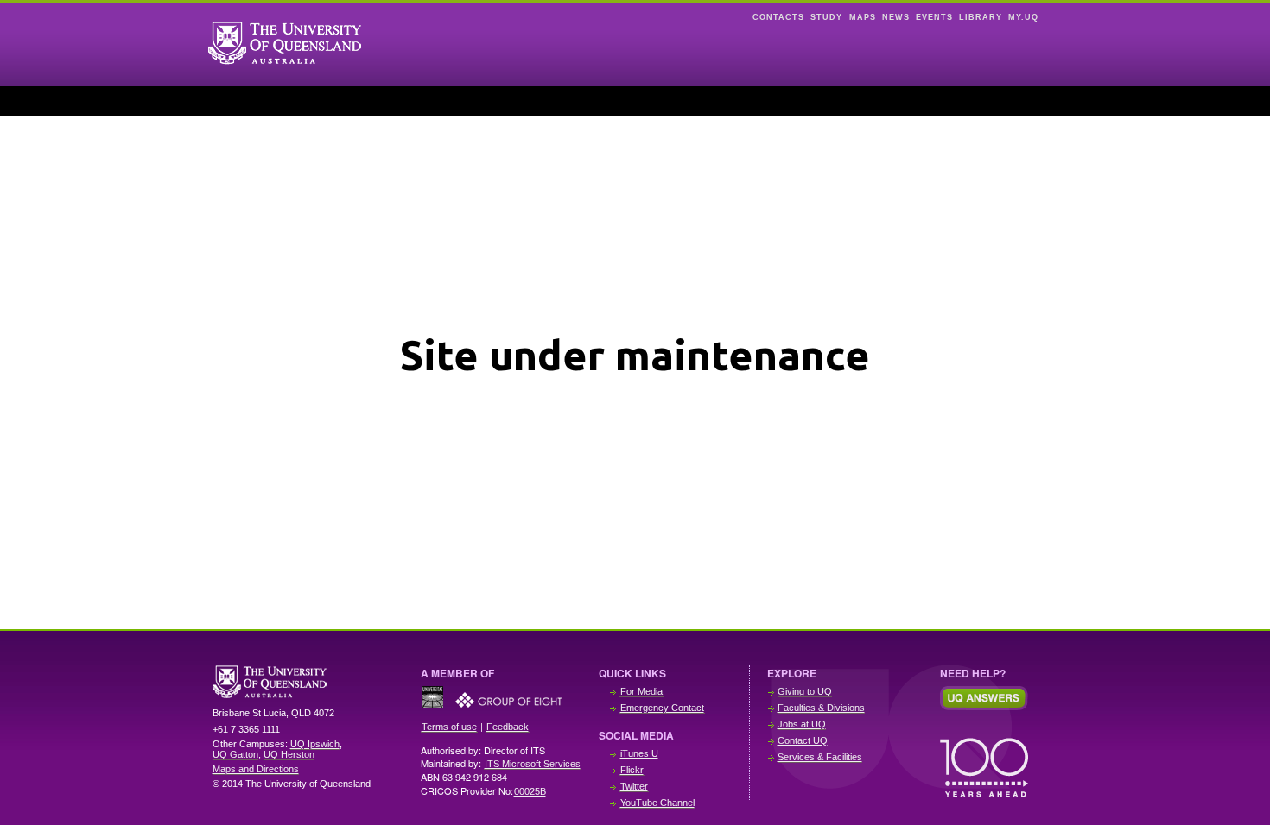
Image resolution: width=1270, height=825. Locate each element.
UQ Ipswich (315, 744)
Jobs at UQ (802, 724)
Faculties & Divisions (821, 707)
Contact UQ (803, 740)
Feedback (507, 726)
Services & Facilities (820, 757)
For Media (641, 691)
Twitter (634, 786)
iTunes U (639, 753)
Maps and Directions (256, 769)
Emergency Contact (662, 707)
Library (980, 17)
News (896, 17)
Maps (862, 17)
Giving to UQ (805, 691)
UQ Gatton (235, 754)
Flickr (632, 770)
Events (934, 17)
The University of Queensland (299, 681)
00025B (530, 791)
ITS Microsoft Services (533, 764)
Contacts (778, 17)
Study (826, 17)
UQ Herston (289, 754)
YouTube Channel (657, 802)
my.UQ (1023, 17)
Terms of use (449, 726)
